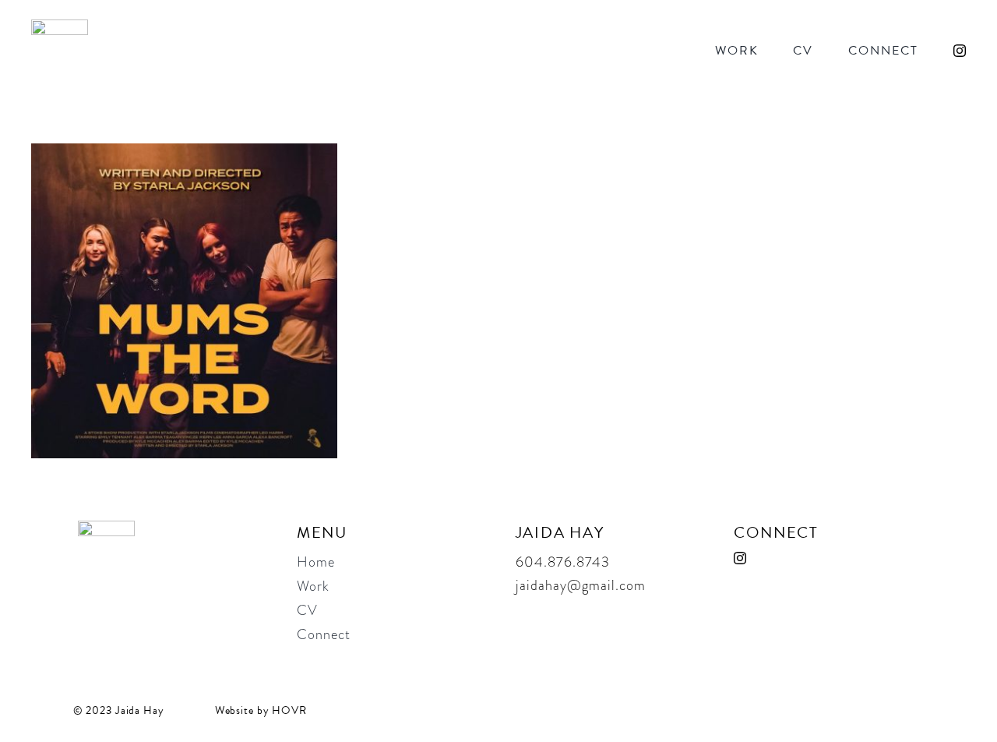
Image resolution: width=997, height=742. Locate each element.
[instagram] (959, 50)
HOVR (289, 710)
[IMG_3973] (184, 153)
